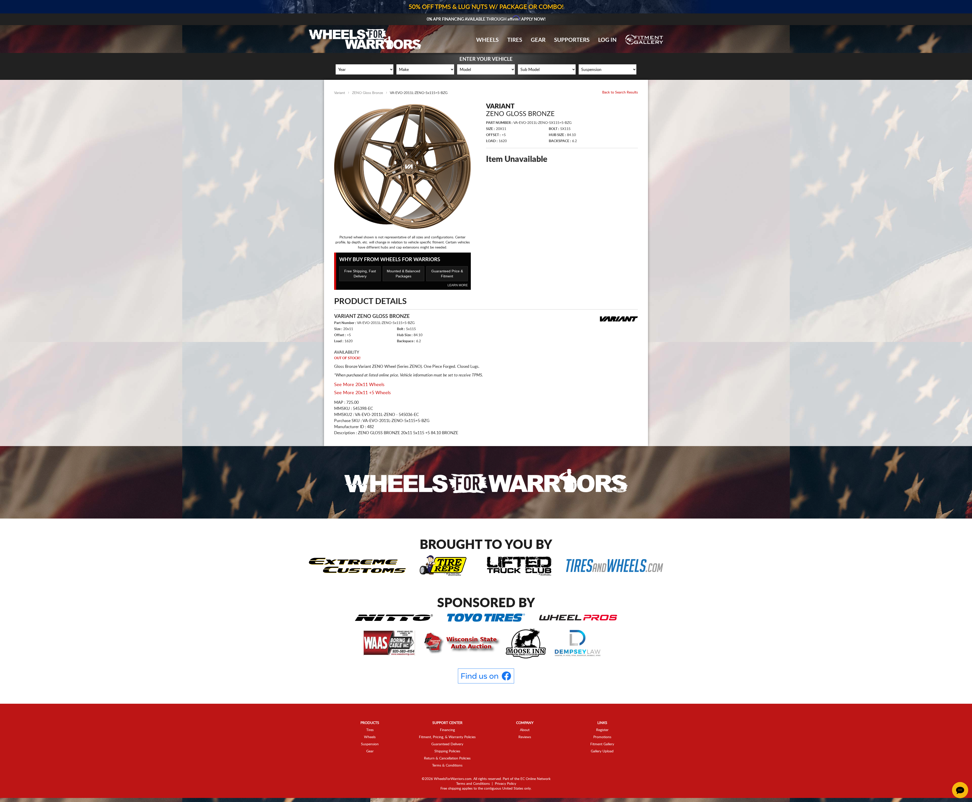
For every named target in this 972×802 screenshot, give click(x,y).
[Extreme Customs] (357, 565)
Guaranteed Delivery (447, 744)
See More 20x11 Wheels (359, 385)
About (525, 730)
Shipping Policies (447, 751)
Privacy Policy (505, 784)
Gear (538, 40)
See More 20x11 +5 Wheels (362, 393)
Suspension (370, 744)
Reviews (524, 737)
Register (602, 730)
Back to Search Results (620, 92)
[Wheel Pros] (578, 617)
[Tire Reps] (443, 565)
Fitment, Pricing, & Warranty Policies (447, 737)
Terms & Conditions (447, 765)
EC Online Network (535, 779)
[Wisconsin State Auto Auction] (461, 643)
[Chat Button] (960, 790)
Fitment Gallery (602, 744)
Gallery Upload (602, 751)
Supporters (572, 40)
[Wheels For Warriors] (486, 482)
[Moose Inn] (526, 643)
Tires (514, 40)
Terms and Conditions (473, 784)
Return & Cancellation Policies (447, 758)
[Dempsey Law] (578, 643)
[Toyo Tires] (486, 617)
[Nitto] (394, 617)
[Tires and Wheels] (614, 565)
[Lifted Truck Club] (520, 565)
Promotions (602, 737)
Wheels (487, 40)
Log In (607, 40)
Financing (447, 730)
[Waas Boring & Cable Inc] (389, 643)
